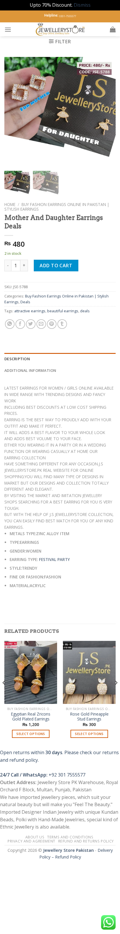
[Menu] (7, 29)
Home (9, 204)
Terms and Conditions (70, 837)
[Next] (116, 694)
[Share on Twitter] (31, 324)
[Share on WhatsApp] (10, 324)
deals (85, 310)
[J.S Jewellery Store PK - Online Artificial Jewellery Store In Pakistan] (60, 29)
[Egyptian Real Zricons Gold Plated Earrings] (30, 672)
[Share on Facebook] (20, 324)
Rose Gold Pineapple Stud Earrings (89, 716)
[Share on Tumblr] (62, 324)
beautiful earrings (62, 310)
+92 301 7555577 (67, 775)
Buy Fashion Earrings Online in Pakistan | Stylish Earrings (56, 207)
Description (17, 358)
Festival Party (54, 559)
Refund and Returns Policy (86, 841)
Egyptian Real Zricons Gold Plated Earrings (30, 716)
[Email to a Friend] (41, 324)
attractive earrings (29, 310)
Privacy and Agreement (31, 841)
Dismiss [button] (82, 5)
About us (35, 837)
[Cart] (113, 29)
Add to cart (56, 265)
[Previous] (4, 694)
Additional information (30, 370)
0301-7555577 (67, 16)
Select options (30, 734)
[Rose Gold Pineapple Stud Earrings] (89, 672)
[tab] (60, 359)
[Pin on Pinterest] (52, 324)
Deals (25, 301)
